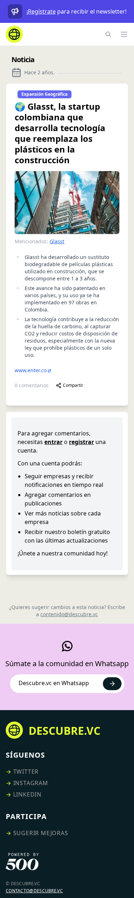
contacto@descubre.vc (34, 891)
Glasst (57, 241)
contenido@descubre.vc (69, 614)
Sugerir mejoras (40, 833)
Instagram (30, 783)
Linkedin (27, 794)
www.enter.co (30, 370)
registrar (81, 442)
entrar (53, 442)
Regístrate (42, 11)
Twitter (26, 771)
